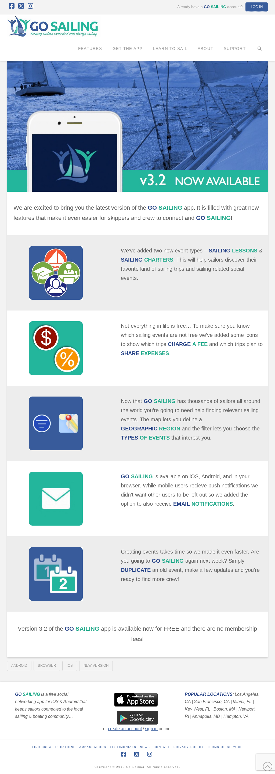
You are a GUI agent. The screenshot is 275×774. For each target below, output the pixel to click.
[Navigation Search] (259, 49)
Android (19, 666)
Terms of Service (225, 747)
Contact (162, 747)
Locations (65, 747)
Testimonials (123, 747)
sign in (151, 728)
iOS (70, 666)
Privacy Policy (188, 747)
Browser (47, 666)
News (145, 747)
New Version (96, 666)
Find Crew (42, 747)
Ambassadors (92, 747)
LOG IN (257, 7)
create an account (125, 728)
